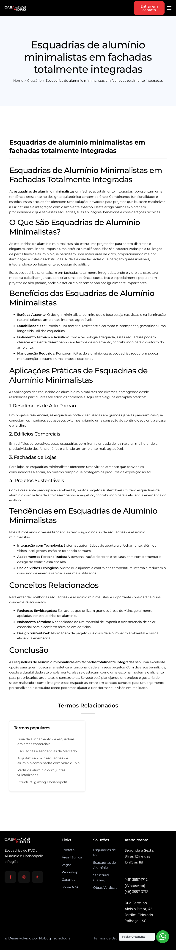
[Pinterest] (24, 877)
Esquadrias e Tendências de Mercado (47, 751)
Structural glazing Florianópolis (42, 782)
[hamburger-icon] (169, 8)
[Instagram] (37, 877)
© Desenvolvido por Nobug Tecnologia (38, 938)
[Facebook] (10, 877)
